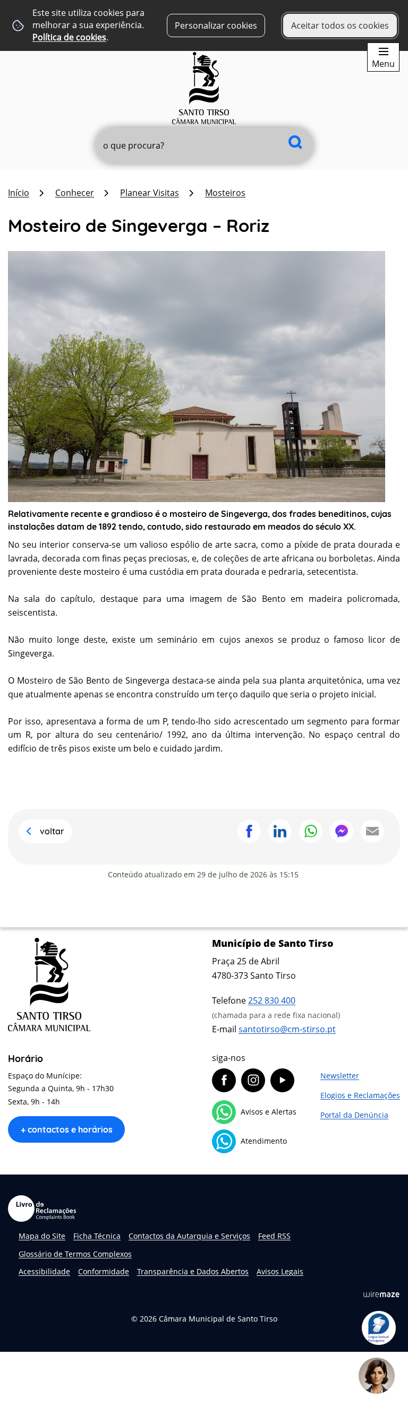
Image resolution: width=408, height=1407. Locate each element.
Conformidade (103, 1271)
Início (18, 192)
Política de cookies (69, 37)
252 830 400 (271, 1000)
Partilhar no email (372, 831)
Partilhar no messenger (341, 831)
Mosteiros (225, 192)
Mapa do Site (42, 1236)
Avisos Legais (280, 1271)
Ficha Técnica (97, 1236)
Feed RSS (274, 1236)
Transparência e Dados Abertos (193, 1271)
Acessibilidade (44, 1271)
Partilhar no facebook (249, 831)
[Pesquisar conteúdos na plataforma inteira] (295, 142)
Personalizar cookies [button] (216, 25)
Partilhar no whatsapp (310, 831)
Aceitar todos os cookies (340, 25)
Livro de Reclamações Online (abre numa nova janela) (42, 1208)
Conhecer (74, 192)
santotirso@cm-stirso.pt (287, 1029)
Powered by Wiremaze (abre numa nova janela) (381, 1294)
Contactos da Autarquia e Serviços (189, 1236)
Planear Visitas (149, 192)
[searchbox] (204, 145)
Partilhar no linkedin (280, 831)
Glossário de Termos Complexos (75, 1254)
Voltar (52, 831)
